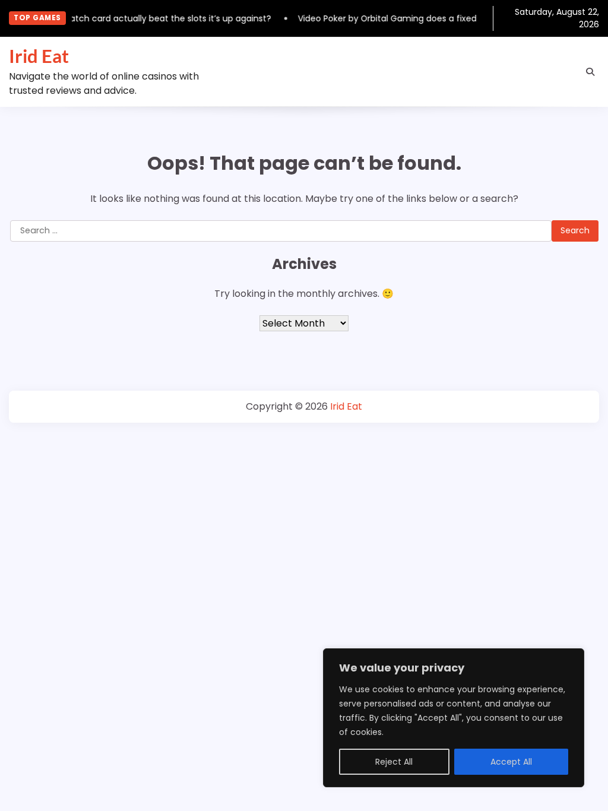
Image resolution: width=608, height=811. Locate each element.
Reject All (394, 762)
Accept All (511, 762)
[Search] (590, 72)
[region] (453, 717)
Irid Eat (39, 56)
